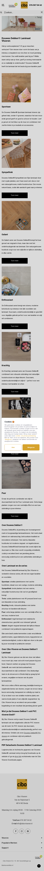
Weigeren (8, 439)
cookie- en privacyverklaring (25, 436)
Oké (13, 447)
